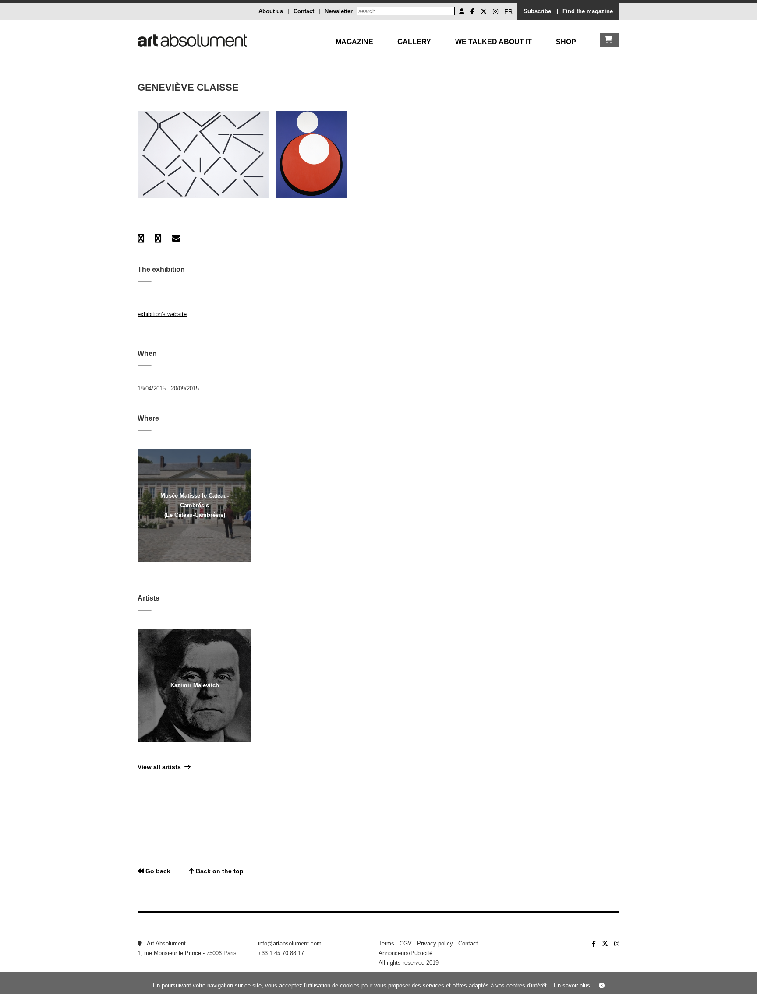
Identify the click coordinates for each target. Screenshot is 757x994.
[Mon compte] (461, 11)
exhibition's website (162, 314)
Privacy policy (435, 943)
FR (508, 11)
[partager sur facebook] (141, 238)
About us (270, 11)
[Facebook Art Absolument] (472, 11)
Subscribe (537, 11)
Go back (157, 871)
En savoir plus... (574, 985)
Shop (566, 42)
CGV (406, 943)
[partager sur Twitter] (158, 238)
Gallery (414, 42)
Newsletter (339, 11)
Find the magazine (587, 11)
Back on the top (219, 871)
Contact (304, 11)
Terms (386, 943)
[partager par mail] (176, 238)
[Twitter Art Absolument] (484, 11)
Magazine (354, 42)
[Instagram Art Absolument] (495, 11)
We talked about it (493, 42)
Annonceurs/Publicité (405, 953)
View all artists (161, 766)
